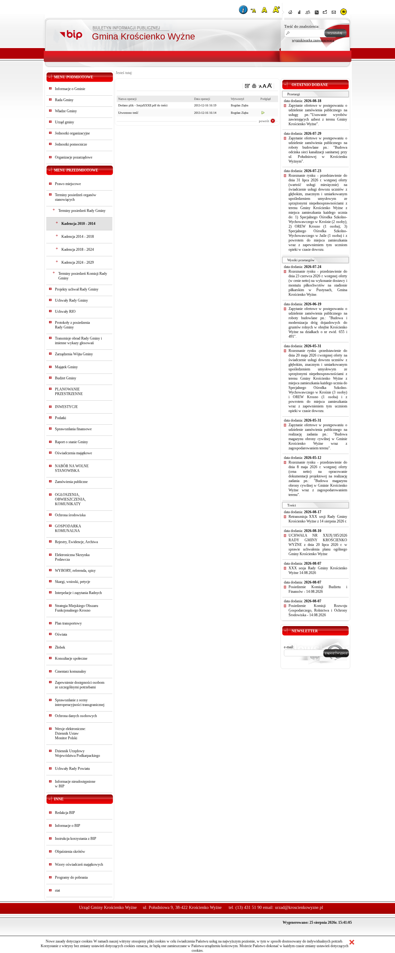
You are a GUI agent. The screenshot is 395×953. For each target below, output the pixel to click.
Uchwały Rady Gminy (71, 300)
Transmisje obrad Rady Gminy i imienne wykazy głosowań (78, 340)
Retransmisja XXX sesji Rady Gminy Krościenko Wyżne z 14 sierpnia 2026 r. (318, 518)
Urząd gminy (64, 122)
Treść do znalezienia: (302, 26)
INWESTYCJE (66, 407)
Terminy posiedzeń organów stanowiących (75, 197)
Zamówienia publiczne (71, 482)
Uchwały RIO (65, 311)
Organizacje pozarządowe (73, 157)
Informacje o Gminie (70, 89)
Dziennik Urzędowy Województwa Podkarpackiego (77, 753)
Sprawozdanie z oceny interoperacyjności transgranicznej (79, 702)
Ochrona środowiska (70, 515)
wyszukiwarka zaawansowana (313, 40)
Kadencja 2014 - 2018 (77, 236)
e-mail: (289, 647)
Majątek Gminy (66, 367)
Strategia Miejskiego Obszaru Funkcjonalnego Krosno (76, 608)
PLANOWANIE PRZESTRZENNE (69, 391)
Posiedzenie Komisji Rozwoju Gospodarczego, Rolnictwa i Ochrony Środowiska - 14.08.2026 (318, 610)
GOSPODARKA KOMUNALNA (68, 528)
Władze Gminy (66, 111)
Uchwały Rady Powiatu (72, 768)
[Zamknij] (352, 942)
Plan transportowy (68, 623)
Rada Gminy (64, 100)
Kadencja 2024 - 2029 (77, 262)
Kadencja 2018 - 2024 (77, 249)
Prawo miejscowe (68, 184)
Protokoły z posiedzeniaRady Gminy (72, 324)
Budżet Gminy (65, 378)
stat (57, 890)
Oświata (61, 634)
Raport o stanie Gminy (71, 442)
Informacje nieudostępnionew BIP (75, 783)
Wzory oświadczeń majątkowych (79, 864)
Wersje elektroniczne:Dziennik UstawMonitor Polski (70, 733)
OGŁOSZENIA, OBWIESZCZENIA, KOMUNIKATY (70, 499)
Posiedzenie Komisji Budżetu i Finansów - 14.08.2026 (318, 589)
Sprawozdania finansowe (73, 429)
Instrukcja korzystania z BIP (75, 838)
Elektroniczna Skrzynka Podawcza (72, 557)
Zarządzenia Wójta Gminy (74, 354)
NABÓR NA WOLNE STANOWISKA (72, 468)
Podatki (60, 418)
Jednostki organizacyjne (72, 133)
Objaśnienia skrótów (70, 851)
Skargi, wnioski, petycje (72, 582)
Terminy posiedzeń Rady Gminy (82, 210)
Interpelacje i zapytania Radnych (78, 593)
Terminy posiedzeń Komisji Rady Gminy (82, 275)
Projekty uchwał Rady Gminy (76, 289)
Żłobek (60, 647)
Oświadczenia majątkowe (73, 453)
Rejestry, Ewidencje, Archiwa (76, 542)
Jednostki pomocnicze (71, 144)
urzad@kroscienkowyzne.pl (299, 907)
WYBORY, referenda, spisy (75, 570)
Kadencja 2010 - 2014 (78, 223)
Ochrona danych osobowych (76, 716)
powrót (264, 121)
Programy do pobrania (71, 877)
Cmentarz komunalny (70, 671)
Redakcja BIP (65, 813)
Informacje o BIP (67, 825)
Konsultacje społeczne (71, 658)
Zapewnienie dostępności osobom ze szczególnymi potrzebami (79, 684)
